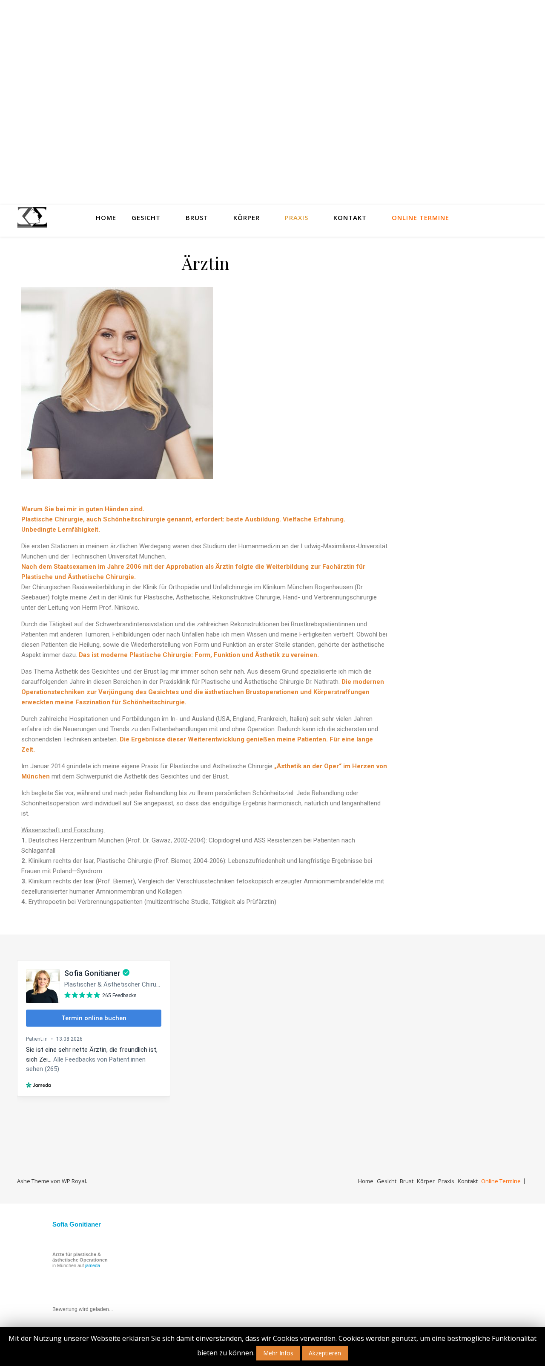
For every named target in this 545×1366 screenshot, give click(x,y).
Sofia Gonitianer (76, 1224)
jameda (92, 1265)
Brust (197, 217)
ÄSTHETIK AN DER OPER (272, 105)
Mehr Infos (278, 1353)
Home (106, 217)
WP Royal (74, 1181)
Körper (246, 217)
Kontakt (350, 217)
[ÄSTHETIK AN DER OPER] (32, 217)
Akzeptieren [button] (325, 1353)
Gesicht (146, 217)
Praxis (296, 217)
